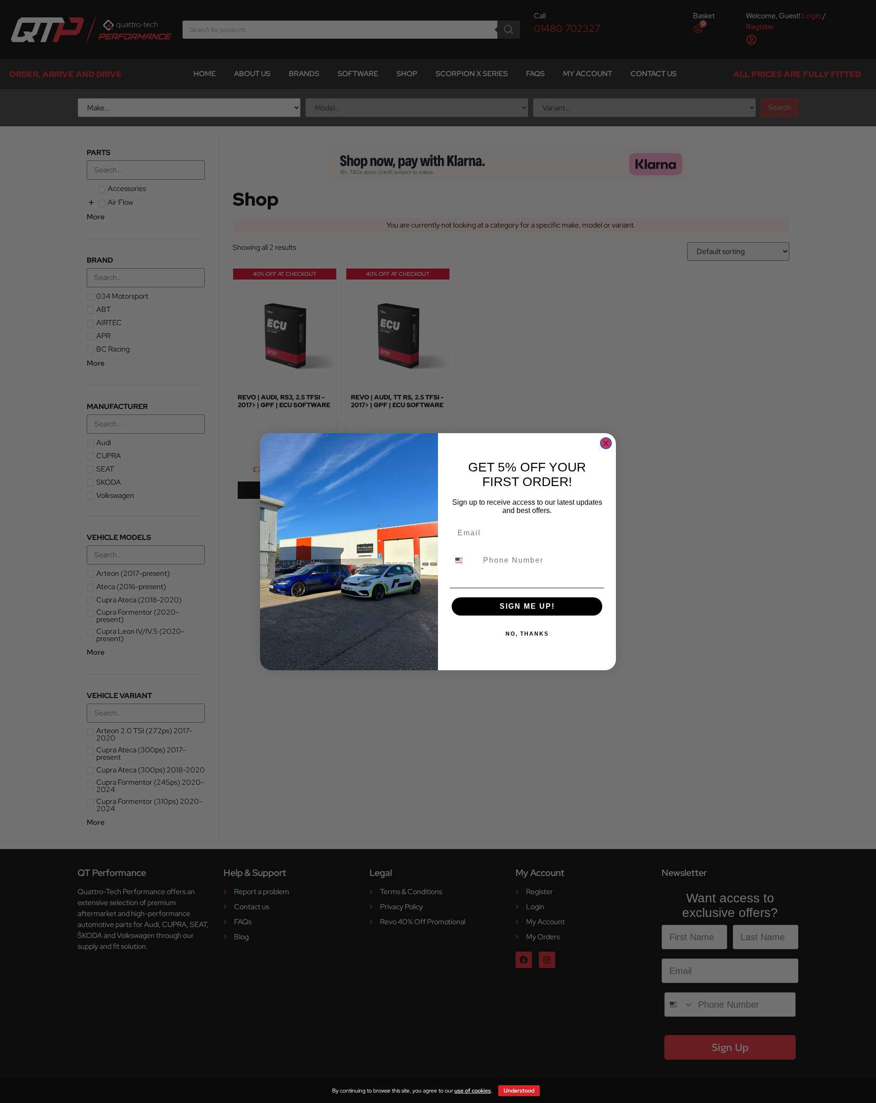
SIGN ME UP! (527, 606)
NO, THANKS (527, 634)
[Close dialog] (605, 443)
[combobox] (464, 560)
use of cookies (472, 1090)
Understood (519, 1090)
